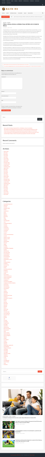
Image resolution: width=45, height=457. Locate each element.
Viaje (5, 363)
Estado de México (7, 262)
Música (5, 300)
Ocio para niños (6, 311)
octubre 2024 (6, 181)
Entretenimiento (7, 256)
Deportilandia (6, 241)
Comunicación (6, 228)
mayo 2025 (6, 172)
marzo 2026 (6, 158)
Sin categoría (6, 339)
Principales (6, 321)
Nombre (3, 91)
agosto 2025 (6, 168)
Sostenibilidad (6, 346)
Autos (5, 212)
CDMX (7, 13)
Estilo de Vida (6, 264)
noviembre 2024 (7, 180)
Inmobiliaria (6, 280)
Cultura (5, 233)
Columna (5, 224)
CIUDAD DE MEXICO (8, 223)
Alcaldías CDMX (7, 208)
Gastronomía (6, 274)
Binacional (6, 216)
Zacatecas (6, 364)
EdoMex (5, 249)
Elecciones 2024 (7, 252)
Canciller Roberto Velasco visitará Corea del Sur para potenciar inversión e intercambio (19, 133)
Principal (3, 2)
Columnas (5, 226)
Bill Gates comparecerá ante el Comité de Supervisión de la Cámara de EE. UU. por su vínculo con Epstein (22, 66)
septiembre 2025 (7, 166)
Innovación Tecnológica (8, 281)
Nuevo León (6, 309)
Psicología (6, 324)
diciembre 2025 (7, 162)
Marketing (6, 292)
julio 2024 (6, 186)
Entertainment (6, 255)
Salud (25, 13)
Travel (5, 357)
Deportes (5, 240)
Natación (5, 305)
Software (5, 343)
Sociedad (5, 342)
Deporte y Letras (7, 237)
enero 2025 (6, 177)
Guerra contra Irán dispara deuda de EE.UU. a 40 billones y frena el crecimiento (18, 128)
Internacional (13, 13)
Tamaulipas (6, 349)
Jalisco (5, 289)
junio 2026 (6, 154)
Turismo (5, 358)
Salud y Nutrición (7, 334)
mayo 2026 (6, 155)
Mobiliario (6, 296)
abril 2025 (6, 173)
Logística (5, 291)
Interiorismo (6, 284)
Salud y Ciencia (6, 332)
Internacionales (6, 287)
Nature (5, 307)
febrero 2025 (6, 176)
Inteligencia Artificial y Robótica (9, 282)
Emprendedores (7, 253)
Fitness (5, 267)
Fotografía (6, 270)
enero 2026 (6, 161)
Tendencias (6, 356)
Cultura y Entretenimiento (8, 234)
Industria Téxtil (6, 278)
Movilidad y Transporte (8, 298)
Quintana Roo (6, 327)
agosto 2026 (6, 151)
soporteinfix (5, 27)
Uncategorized (6, 360)
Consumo (5, 231)
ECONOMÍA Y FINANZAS (8, 248)
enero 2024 (6, 194)
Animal (5, 209)
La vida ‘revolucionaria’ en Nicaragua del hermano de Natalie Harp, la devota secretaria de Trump (21, 132)
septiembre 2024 (7, 183)
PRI (4, 318)
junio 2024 (6, 187)
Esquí (5, 260)
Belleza (5, 213)
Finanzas (5, 266)
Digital (5, 244)
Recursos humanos (7, 328)
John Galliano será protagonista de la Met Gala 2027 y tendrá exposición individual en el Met (20, 129)
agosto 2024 (6, 184)
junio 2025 (6, 170)
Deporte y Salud (7, 238)
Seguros (5, 336)
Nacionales (6, 303)
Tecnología (6, 352)
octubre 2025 (6, 165)
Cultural (5, 235)
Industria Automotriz (7, 277)
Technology (6, 350)
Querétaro (6, 325)
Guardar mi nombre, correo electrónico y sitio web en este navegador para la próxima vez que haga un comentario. (11, 107)
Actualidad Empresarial (8, 204)
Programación (6, 323)
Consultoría (6, 230)
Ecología (5, 245)
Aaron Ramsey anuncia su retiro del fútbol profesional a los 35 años (16, 64)
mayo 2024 (6, 188)
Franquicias (6, 271)
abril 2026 (6, 157)
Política (5, 316)
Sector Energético (7, 335)
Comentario (3, 76)
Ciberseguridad (6, 220)
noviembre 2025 (7, 163)
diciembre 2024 (7, 179)
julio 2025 (6, 169)
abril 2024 (6, 190)
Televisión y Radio (7, 353)
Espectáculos (6, 258)
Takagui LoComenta (7, 347)
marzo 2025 (6, 175)
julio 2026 (6, 152)
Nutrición (5, 310)
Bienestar (5, 215)
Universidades (6, 361)
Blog (4, 217)
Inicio (3, 13)
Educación (30, 13)
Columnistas (6, 227)
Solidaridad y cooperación (8, 345)
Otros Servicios (6, 314)
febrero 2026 (6, 159)
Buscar (4, 117)
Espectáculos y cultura (8, 259)
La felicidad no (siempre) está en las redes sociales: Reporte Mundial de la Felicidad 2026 (19, 417)
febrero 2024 (6, 193)
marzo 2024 (6, 191)
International (6, 288)
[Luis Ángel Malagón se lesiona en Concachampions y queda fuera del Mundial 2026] (9, 434)
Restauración (6, 329)
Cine (4, 222)
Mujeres (5, 299)
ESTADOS (5, 263)
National (5, 306)
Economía (8, 2)
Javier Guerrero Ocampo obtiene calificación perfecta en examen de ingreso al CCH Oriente (24, 16)
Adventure (6, 205)
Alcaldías (5, 206)
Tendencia (5, 354)
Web (2, 100)
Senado (5, 338)
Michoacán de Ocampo (8, 295)
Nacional (4, 22)
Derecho (5, 242)
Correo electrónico (5, 95)
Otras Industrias (7, 313)
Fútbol (5, 273)
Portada (8, 22)
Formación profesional (8, 269)
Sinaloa (5, 341)
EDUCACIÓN (6, 251)
